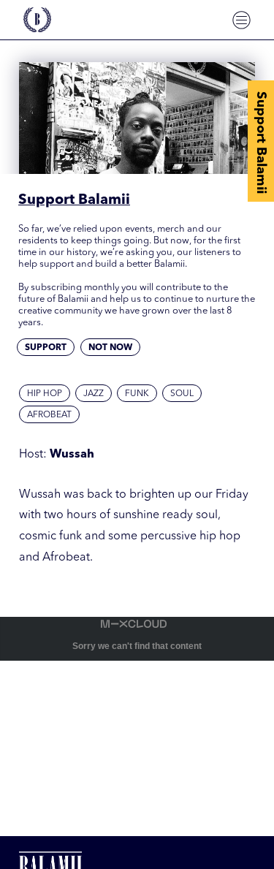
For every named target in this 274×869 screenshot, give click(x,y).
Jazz (93, 394)
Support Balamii (260, 142)
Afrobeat (49, 415)
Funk (137, 394)
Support (45, 348)
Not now (110, 348)
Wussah (72, 454)
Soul (182, 394)
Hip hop (44, 394)
